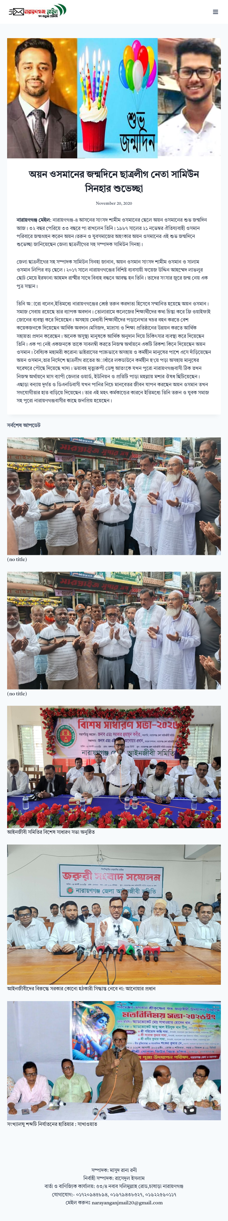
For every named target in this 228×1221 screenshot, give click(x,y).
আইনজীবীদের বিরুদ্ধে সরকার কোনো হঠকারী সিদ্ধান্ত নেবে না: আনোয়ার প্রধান (81, 989)
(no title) (17, 559)
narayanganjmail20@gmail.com (127, 1203)
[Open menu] (215, 11)
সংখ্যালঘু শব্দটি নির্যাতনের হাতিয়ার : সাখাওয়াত (52, 1124)
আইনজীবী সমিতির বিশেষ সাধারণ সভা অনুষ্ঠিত (51, 832)
